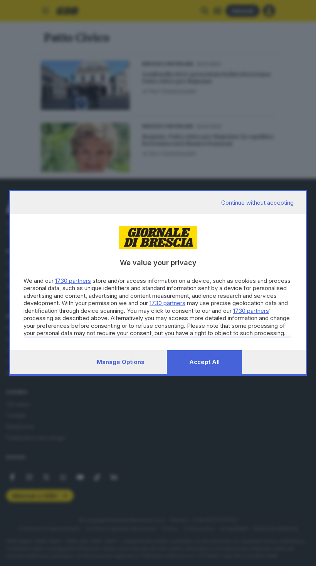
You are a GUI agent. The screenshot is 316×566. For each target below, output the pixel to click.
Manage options (121, 362)
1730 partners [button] (73, 280)
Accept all (204, 362)
